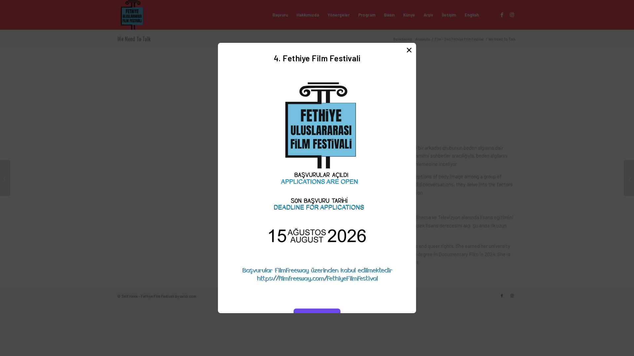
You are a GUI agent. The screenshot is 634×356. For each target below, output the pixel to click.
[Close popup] (409, 50)
